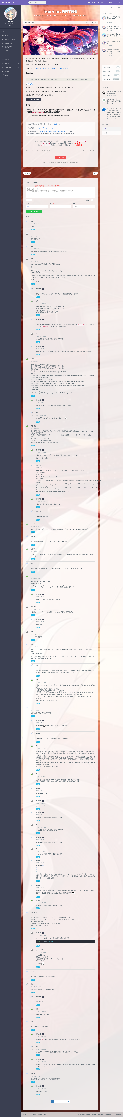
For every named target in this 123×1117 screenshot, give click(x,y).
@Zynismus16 (40, 938)
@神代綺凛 (39, 306)
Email (52, 203)
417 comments (67, 16)
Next (95, 173)
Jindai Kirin (118, 1114)
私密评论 (88, 200)
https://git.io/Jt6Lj (57, 271)
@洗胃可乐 (39, 455)
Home (28, 22)
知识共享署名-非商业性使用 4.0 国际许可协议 (54, 131)
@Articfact (39, 599)
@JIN (37, 1039)
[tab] (104, 7)
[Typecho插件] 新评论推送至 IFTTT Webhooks (113, 19)
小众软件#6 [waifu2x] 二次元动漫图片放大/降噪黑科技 (114, 51)
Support (61, 157)
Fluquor (33, 708)
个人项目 (84, 16)
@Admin (38, 1091)
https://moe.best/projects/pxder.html (47, 128)
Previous (27, 173)
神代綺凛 (38, 16)
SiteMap (45, 1114)
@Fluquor (39, 725)
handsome (100, 1114)
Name (28, 203)
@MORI (38, 405)
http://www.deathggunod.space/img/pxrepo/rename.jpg (64, 779)
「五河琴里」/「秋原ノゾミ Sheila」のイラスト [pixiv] (50, 68)
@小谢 (38, 671)
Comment (43, 186)
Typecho (87, 1114)
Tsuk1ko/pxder (35, 99)
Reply (32, 229)
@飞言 (38, 294)
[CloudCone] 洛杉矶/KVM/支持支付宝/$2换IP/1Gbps (114, 101)
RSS (11, 25)
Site (74, 203)
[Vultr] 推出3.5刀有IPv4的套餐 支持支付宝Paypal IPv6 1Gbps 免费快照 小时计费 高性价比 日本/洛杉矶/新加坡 (114, 112)
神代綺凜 (54, 124)
